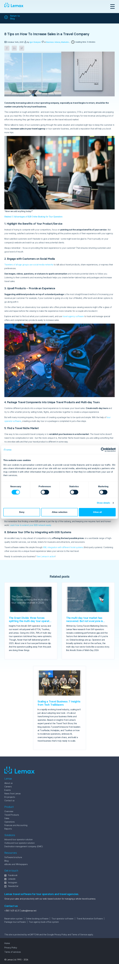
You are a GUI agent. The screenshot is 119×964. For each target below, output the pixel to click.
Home (7, 943)
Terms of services (12, 952)
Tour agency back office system (44, 922)
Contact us (9, 800)
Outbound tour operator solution (19, 843)
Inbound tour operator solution (18, 839)
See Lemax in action (46, 556)
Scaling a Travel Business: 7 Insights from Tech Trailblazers (59, 703)
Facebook (12, 875)
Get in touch (11, 870)
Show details (103, 503)
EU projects (9, 797)
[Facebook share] (6, 48)
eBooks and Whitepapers (16, 864)
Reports (8, 828)
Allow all (97, 512)
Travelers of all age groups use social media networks (28, 264)
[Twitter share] (21, 48)
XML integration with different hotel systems (63, 547)
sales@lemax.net (28, 910)
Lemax (14, 6)
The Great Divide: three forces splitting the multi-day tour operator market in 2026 (30, 621)
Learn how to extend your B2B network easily (30, 525)
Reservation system (13, 918)
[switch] (42, 492)
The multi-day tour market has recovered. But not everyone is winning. (84, 621)
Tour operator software (62, 918)
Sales (6, 818)
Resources (10, 852)
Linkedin (12, 879)
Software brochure (13, 857)
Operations (9, 822)
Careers (8, 786)
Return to (15, 17)
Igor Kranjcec (35, 42)
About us (8, 783)
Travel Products (11, 815)
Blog (6, 861)
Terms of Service (79, 934)
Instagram (12, 882)
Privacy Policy (60, 934)
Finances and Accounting (15, 825)
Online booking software (37, 918)
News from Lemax (12, 793)
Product (8, 806)
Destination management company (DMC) (23, 846)
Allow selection (59, 512)
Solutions (9, 835)
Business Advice (53, 42)
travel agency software (73, 316)
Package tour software (15, 922)
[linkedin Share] (14, 48)
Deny (21, 512)
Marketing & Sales (69, 42)
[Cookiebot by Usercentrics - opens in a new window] (103, 450)
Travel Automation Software (90, 918)
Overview (8, 811)
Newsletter (13, 886)
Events (7, 790)
